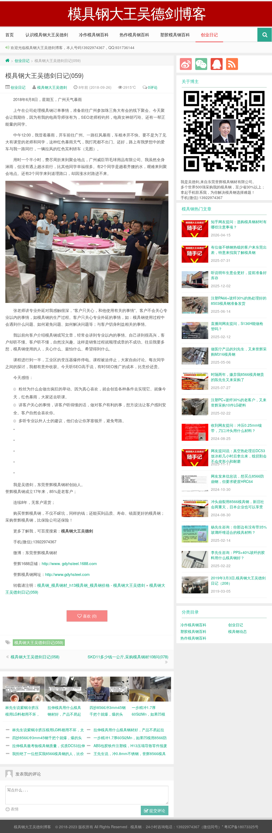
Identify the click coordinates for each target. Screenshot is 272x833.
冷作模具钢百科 (94, 35)
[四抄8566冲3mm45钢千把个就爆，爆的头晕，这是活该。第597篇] (108, 688)
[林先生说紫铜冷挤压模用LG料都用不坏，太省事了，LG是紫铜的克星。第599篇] (24, 688)
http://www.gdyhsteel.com (67, 574)
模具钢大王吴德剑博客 (32, 826)
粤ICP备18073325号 (241, 826)
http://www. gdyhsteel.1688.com (69, 563)
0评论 (153, 87)
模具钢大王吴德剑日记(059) (44, 75)
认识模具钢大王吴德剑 (47, 35)
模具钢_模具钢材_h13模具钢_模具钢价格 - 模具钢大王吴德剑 (91, 585)
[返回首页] (7, 60)
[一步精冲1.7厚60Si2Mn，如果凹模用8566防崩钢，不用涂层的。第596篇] (150, 688)
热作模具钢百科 (134, 35)
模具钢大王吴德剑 (52, 87)
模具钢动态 (237, 631)
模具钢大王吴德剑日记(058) (35, 656)
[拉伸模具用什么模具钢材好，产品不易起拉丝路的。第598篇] (66, 688)
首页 (9, 35)
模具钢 (136, 826)
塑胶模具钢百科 (175, 35)
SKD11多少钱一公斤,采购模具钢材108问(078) (128, 656)
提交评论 (156, 810)
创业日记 (209, 35)
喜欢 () (90, 616)
